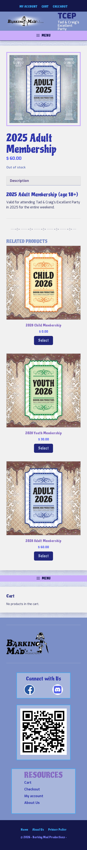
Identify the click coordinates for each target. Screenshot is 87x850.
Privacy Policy (57, 830)
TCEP (67, 16)
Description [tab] (19, 181)
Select (43, 340)
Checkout (60, 7)
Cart (45, 7)
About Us (32, 803)
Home (24, 830)
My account (28, 7)
